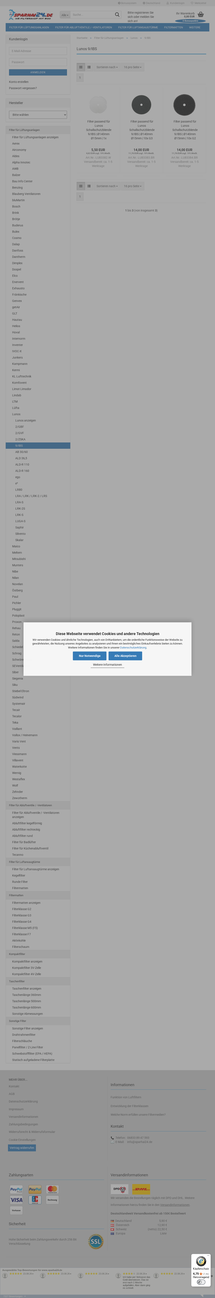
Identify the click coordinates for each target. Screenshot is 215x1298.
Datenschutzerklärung (133, 647)
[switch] (201, 1282)
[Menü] (208, 1256)
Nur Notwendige (90, 655)
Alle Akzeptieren (125, 655)
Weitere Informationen (107, 665)
